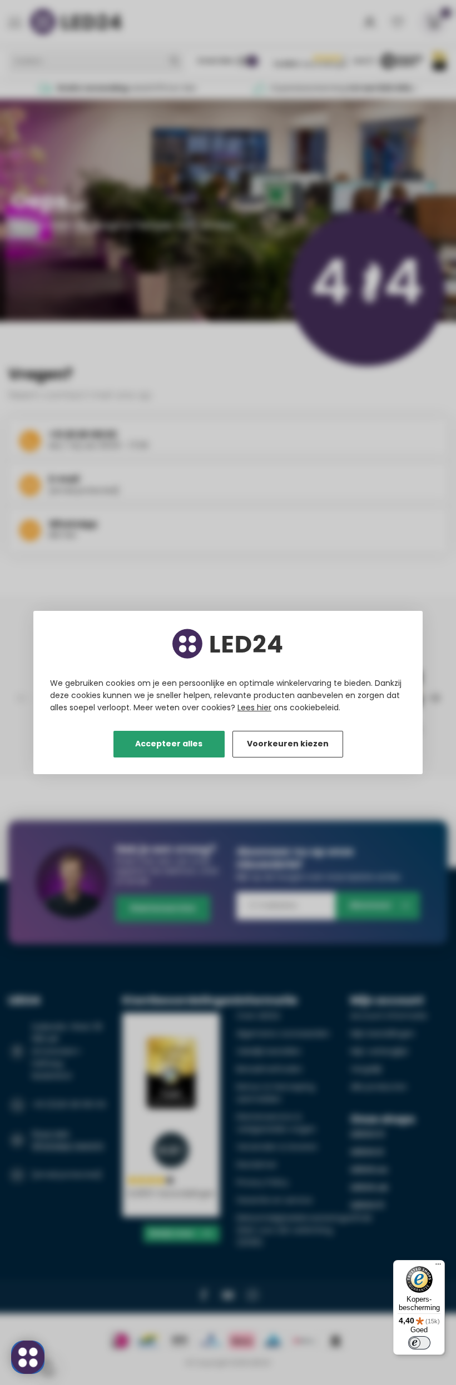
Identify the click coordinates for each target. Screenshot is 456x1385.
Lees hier (254, 707)
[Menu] (438, 1266)
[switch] (419, 1342)
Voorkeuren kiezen (288, 743)
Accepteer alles (168, 743)
